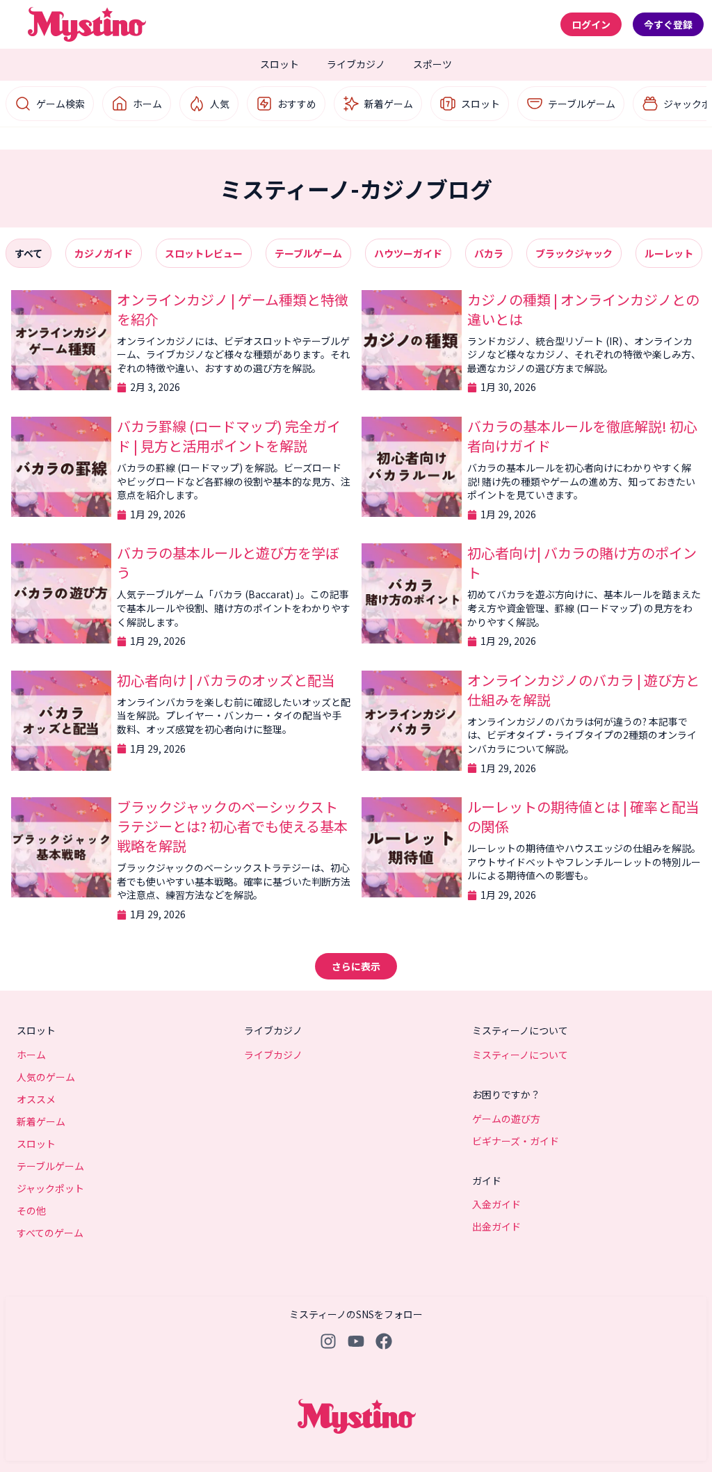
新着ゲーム (388, 104)
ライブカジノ (356, 64)
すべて (28, 253)
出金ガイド (496, 1226)
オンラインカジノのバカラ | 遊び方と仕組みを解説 (583, 690)
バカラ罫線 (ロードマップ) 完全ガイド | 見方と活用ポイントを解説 (229, 436)
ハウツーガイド (408, 253)
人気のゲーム (46, 1077)
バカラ (488, 253)
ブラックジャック (574, 253)
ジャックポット (50, 1188)
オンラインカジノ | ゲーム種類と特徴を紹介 (232, 309)
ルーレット (669, 253)
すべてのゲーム (50, 1233)
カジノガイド (103, 253)
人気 (219, 104)
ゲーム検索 (60, 104)
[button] (356, 966)
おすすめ (296, 104)
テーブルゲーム (581, 104)
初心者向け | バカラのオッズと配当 (226, 680)
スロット (279, 64)
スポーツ (432, 64)
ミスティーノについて (520, 1055)
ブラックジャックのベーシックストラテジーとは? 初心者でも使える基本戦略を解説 (232, 826)
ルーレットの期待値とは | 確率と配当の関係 (583, 816)
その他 (31, 1210)
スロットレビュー (204, 253)
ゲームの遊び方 (506, 1119)
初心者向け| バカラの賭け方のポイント (582, 562)
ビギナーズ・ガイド (515, 1141)
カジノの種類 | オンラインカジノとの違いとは (583, 309)
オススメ (36, 1099)
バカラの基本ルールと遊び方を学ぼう (228, 562)
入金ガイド (496, 1204)
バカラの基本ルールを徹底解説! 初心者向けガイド (582, 436)
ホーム (147, 104)
